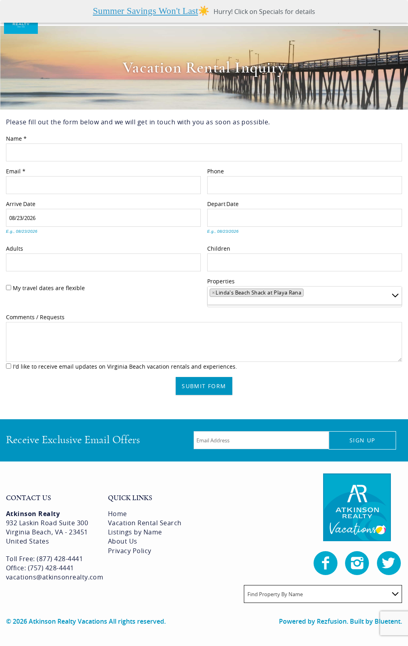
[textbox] (308, 294)
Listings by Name (135, 532)
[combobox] (304, 296)
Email (16, 170)
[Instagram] (358, 563)
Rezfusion (332, 621)
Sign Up (362, 440)
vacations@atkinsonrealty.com (54, 577)
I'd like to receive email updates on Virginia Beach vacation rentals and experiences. (125, 366)
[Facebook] (326, 563)
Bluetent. (388, 621)
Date (29, 203)
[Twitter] (389, 563)
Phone (215, 170)
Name (16, 137)
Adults (14, 247)
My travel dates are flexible (49, 288)
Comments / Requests (35, 316)
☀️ (151, 11)
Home (117, 513)
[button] (204, 11)
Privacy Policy (129, 550)
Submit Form (204, 386)
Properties (221, 280)
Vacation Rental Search (145, 522)
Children (218, 247)
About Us (122, 541)
